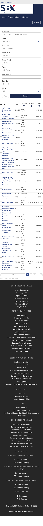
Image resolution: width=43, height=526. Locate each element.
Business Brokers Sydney (21, 455)
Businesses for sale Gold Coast (21, 446)
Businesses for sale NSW (21, 430)
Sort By (5, 81)
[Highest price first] (39, 105)
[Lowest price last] (39, 106)
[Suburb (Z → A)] (31, 106)
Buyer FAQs (21, 307)
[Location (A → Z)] (24, 105)
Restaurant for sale (21, 318)
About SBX (22, 393)
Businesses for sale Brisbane (21, 444)
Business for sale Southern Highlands (22, 337)
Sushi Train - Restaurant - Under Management (8, 208)
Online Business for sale (21, 329)
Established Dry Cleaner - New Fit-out (8, 123)
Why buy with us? (21, 304)
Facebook (23, 496)
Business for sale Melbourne (21, 340)
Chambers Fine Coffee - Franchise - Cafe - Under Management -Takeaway (8, 181)
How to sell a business (21, 373)
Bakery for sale (21, 323)
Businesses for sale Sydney (21, 432)
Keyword (5, 31)
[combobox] (21, 77)
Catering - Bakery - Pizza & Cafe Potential (8, 267)
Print (37, 22)
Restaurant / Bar (7, 189)
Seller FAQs (21, 368)
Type (4, 67)
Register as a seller (21, 362)
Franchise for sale (21, 351)
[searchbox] (3, 77)
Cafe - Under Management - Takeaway (7, 110)
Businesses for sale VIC (21, 435)
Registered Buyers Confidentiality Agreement (21, 413)
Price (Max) (6, 60)
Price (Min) (6, 53)
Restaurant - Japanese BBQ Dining (6, 250)
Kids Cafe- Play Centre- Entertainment (7, 131)
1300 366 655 (22, 473)
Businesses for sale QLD (21, 441)
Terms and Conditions (21, 410)
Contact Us (22, 451)
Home (4, 17)
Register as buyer (21, 296)
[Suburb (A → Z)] (31, 105)
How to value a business (21, 379)
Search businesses (21, 290)
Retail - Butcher (7, 193)
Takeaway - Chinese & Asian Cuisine (7, 244)
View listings (14, 17)
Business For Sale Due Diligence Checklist (21, 384)
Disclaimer (22, 416)
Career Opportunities (22, 399)
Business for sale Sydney (21, 343)
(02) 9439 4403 (22, 460)
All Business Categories (21, 424)
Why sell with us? (21, 365)
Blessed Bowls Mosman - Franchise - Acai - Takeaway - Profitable (7, 217)
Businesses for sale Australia (21, 427)
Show (4, 88)
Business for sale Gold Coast (21, 346)
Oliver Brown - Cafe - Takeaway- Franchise (8, 137)
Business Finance (21, 298)
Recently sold (21, 293)
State (4, 38)
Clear (6, 96)
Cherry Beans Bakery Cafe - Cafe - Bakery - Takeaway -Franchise (8, 151)
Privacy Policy (21, 407)
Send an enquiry (22, 463)
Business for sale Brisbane (21, 349)
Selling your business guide (21, 376)
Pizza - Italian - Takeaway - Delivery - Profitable (8, 116)
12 (41, 275)
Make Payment (21, 382)
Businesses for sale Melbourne (21, 438)
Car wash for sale (21, 332)
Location (5, 46)
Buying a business (21, 301)
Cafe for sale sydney (21, 321)
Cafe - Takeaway (7, 143)
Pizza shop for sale (21, 326)
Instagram (23, 499)
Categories (6, 74)
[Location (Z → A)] (24, 106)
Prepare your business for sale (21, 370)
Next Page (13, 275)
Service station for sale (21, 335)
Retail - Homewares (8, 257)
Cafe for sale (21, 315)
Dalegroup (30, 511)
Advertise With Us (21, 396)
